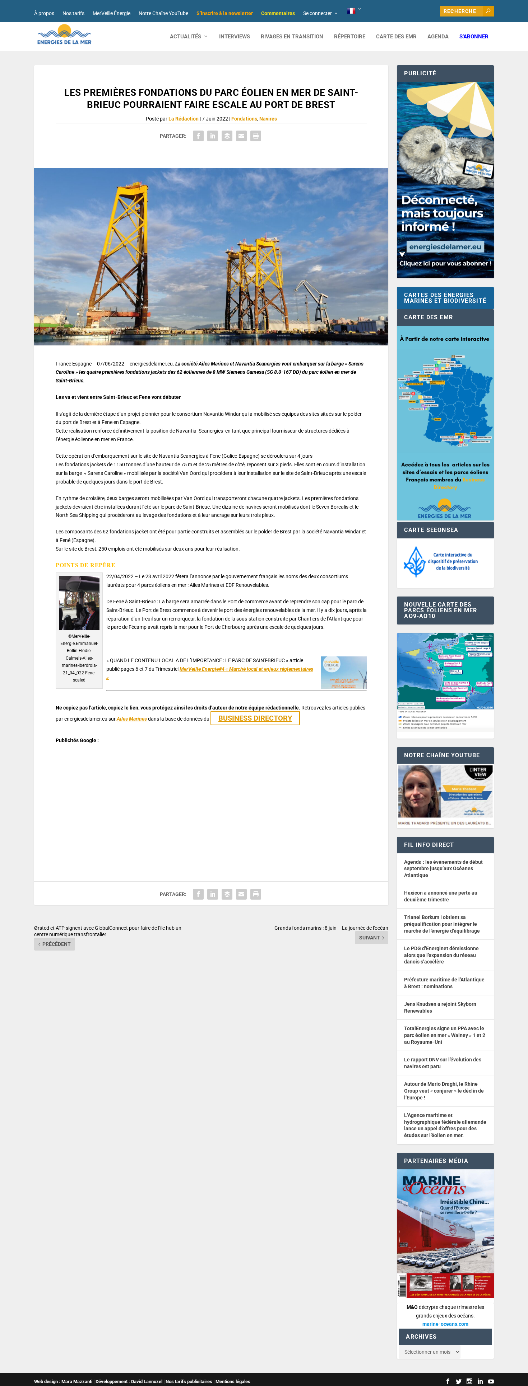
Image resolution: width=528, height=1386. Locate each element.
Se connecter (317, 13)
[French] (354, 11)
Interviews (234, 37)
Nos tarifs (73, 13)
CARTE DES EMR (396, 37)
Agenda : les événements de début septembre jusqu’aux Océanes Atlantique (443, 868)
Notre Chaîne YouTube (163, 13)
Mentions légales (233, 1381)
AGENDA (438, 37)
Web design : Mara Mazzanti (63, 1381)
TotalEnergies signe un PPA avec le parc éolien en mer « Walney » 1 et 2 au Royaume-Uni (444, 1035)
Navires (268, 119)
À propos (44, 13)
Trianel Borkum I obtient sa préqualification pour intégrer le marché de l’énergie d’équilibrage (442, 923)
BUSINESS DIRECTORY (255, 718)
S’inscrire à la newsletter (224, 13)
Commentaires (278, 13)
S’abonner (473, 37)
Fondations (244, 119)
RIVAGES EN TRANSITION (292, 37)
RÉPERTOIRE (349, 37)
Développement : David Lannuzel (129, 1381)
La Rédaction (183, 119)
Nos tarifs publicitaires (189, 1381)
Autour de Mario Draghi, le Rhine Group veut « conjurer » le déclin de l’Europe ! (444, 1090)
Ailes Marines (132, 719)
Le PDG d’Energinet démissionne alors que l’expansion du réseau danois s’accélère (441, 955)
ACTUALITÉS (185, 37)
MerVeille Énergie (111, 13)
